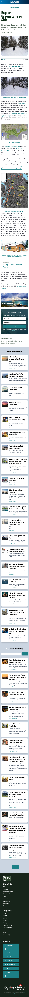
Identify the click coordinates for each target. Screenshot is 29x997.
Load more (15, 867)
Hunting (5, 923)
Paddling (5, 930)
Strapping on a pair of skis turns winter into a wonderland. (14, 97)
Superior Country (7, 901)
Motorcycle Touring (7, 925)
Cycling (4, 918)
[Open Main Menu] (2, 2)
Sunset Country (6, 899)
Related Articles (6, 262)
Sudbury (5, 896)
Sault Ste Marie (10, 960)
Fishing (5, 920)
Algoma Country (6, 887)
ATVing (4, 913)
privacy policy (14, 330)
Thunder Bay (16, 7)
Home (11, 7)
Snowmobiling (6, 935)
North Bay (5, 889)
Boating (5, 915)
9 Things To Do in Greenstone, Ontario (13, 266)
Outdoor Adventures (7, 927)
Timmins (5, 906)
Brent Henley (4, 59)
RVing (4, 932)
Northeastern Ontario (8, 891)
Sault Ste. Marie (6, 894)
